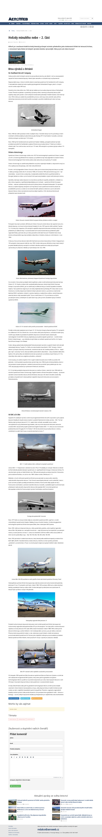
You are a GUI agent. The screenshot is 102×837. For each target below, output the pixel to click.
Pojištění (60, 23)
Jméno (11, 738)
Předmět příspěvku (15, 749)
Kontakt (89, 23)
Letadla (42, 23)
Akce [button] (55, 23)
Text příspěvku (14, 754)
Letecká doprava (12, 719)
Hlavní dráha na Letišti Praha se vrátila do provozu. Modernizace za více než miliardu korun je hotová (31, 808)
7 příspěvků (70, 804)
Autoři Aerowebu (12, 828)
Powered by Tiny (57, 777)
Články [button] (12, 23)
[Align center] (22, 757)
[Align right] (25, 757)
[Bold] (11, 757)
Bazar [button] (50, 23)
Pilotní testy (67, 23)
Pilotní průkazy (26, 23)
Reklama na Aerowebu (13, 832)
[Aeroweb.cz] (18, 19)
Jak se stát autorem (13, 830)
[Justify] (27, 757)
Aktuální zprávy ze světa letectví (51, 795)
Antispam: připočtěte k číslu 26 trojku (20, 780)
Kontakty (10, 826)
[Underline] (16, 757)
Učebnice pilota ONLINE (80, 23)
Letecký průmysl (21, 719)
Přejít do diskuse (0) (37, 698)
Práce (72, 23)
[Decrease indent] (30, 757)
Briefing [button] (18, 23)
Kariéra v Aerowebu (13, 834)
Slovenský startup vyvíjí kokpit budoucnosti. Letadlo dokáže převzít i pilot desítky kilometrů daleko (77, 801)
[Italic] (14, 757)
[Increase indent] (33, 757)
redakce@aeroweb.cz (48, 829)
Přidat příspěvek (16, 786)
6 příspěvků (26, 804)
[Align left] (20, 757)
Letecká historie (30, 719)
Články (13, 30)
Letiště (46, 23)
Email (11, 743)
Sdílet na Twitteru (25, 698)
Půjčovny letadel (35, 23)
